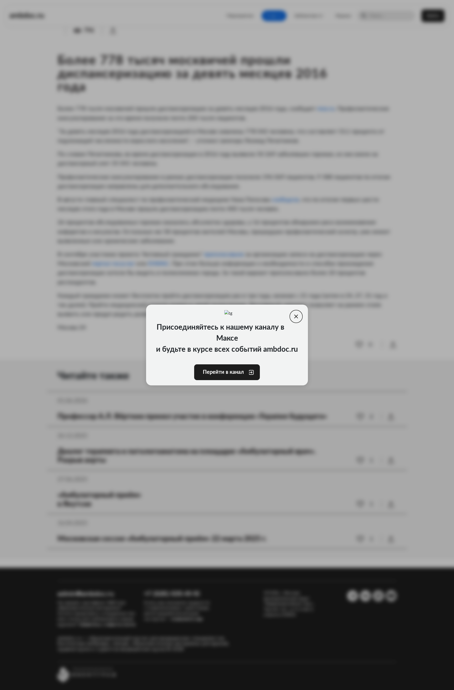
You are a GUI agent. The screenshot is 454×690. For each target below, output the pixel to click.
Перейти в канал (223, 372)
